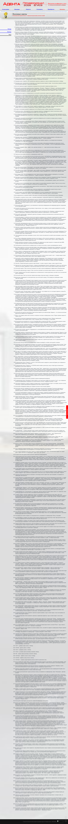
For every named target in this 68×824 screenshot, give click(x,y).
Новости (28, 9)
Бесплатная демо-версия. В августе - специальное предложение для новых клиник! (29, 15)
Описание (17, 9)
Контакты (62, 9)
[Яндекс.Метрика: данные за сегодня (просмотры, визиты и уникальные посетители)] (60, 822)
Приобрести (51, 9)
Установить (40, 9)
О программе (5, 9)
